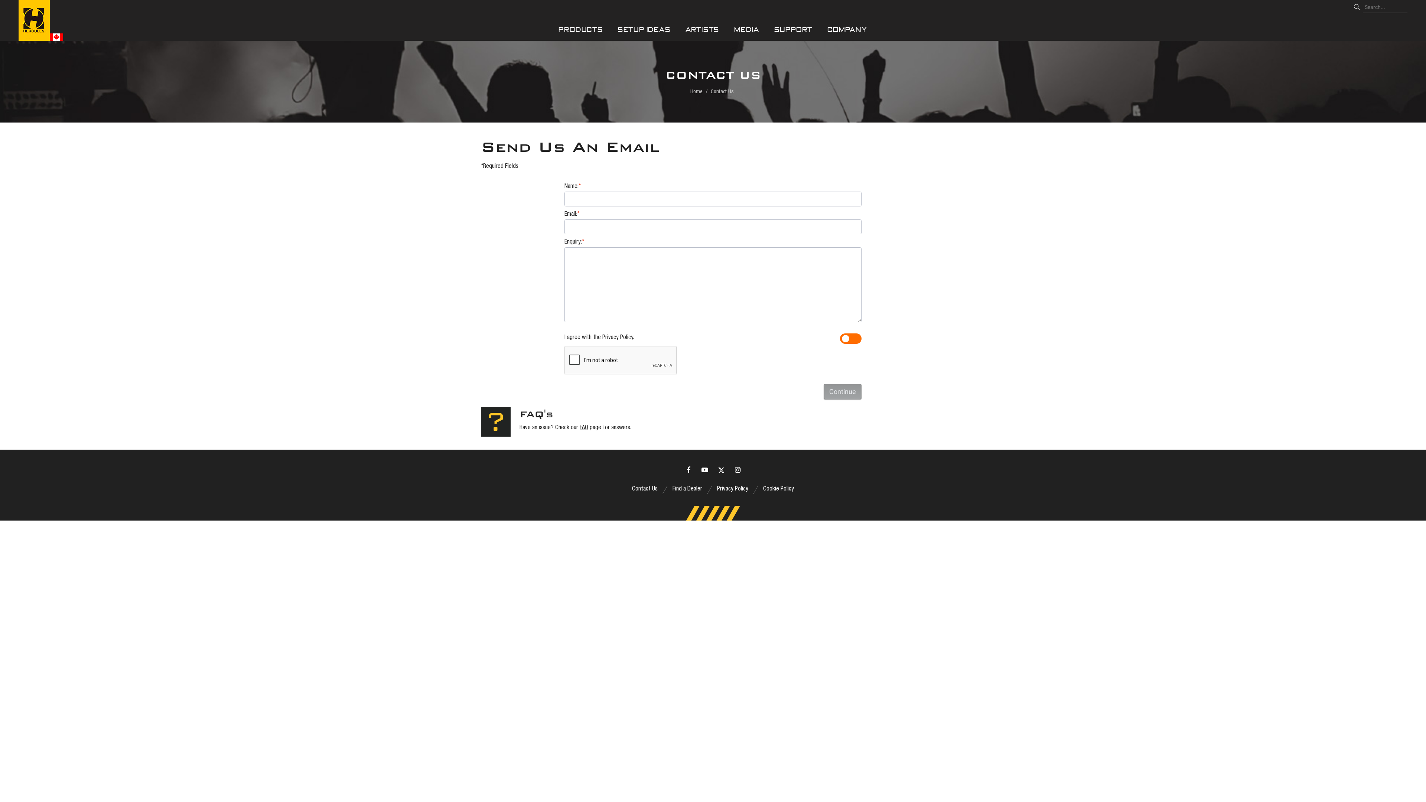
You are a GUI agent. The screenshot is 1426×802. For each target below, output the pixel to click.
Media (746, 29)
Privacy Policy (617, 338)
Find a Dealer (687, 489)
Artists (703, 29)
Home (696, 92)
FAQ (584, 428)
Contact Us (645, 489)
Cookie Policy (778, 489)
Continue (842, 391)
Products (581, 29)
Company (847, 29)
